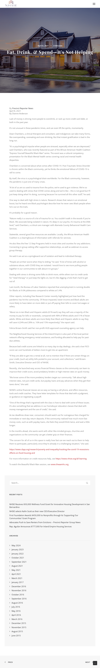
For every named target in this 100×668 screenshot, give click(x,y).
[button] (94, 4)
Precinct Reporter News (22, 108)
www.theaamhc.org (59, 464)
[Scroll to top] (95, 663)
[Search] (50, 482)
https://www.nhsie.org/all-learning (71, 458)
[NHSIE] (11, 4)
